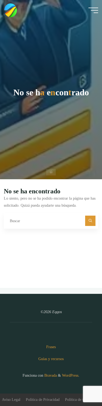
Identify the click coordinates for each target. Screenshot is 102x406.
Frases (51, 347)
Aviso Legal (11, 399)
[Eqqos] (11, 10)
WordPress (70, 375)
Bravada (50, 375)
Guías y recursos (51, 359)
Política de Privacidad (43, 399)
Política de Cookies (80, 399)
